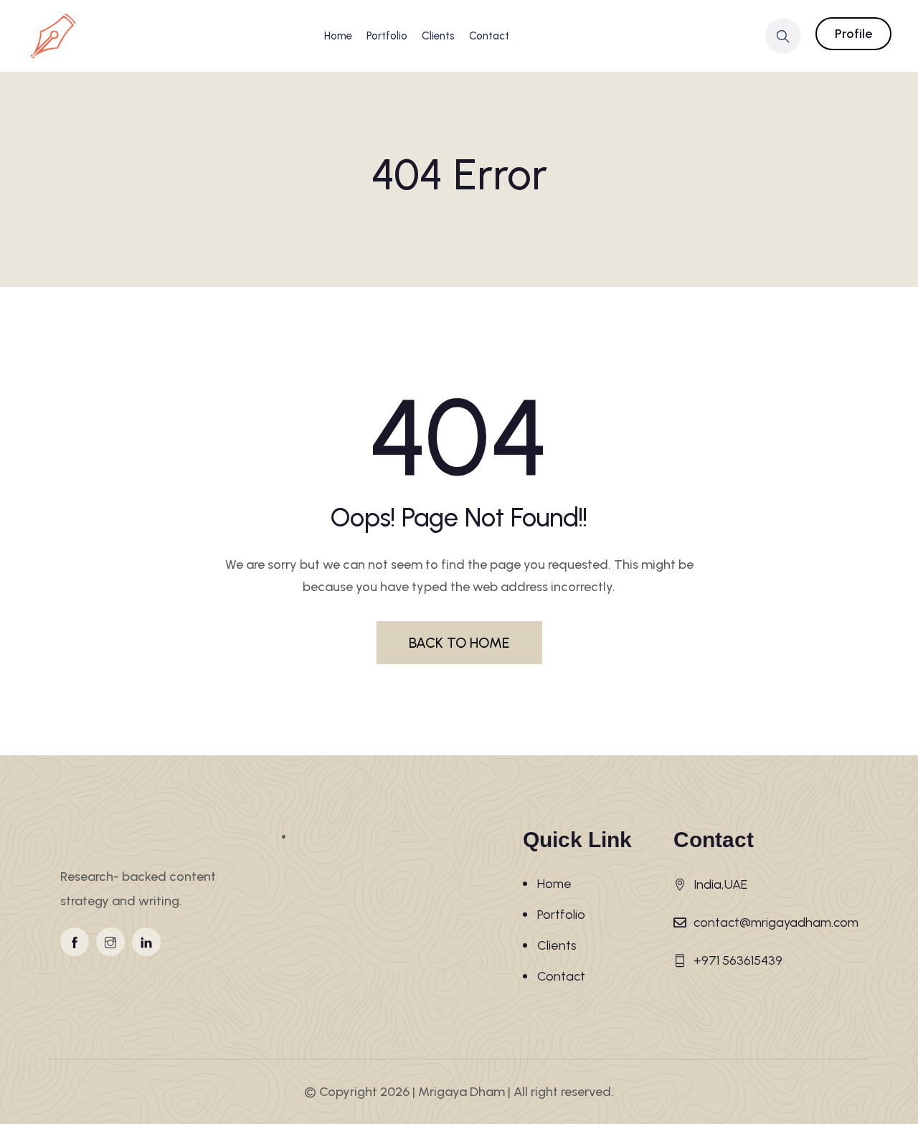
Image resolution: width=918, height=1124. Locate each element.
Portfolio (386, 35)
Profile (853, 34)
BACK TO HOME (459, 642)
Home (338, 35)
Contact (489, 35)
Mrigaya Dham (461, 1092)
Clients (438, 35)
